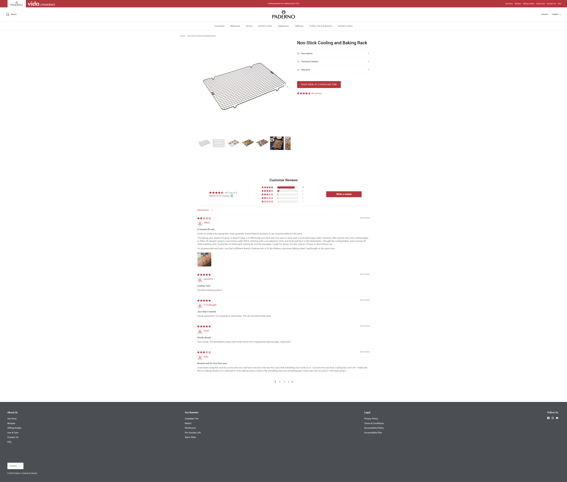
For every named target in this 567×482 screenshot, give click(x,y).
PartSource (190, 428)
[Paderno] (283, 14)
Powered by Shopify (29, 473)
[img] (204, 218)
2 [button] (279, 382)
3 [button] (284, 382)
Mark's (188, 423)
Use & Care (540, 4)
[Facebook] (548, 418)
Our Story (509, 4)
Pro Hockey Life (193, 432)
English (555, 14)
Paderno (17, 473)
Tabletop (299, 26)
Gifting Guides (528, 4)
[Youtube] (557, 418)
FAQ (559, 4)
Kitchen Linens (345, 26)
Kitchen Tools (265, 26)
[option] (244, 86)
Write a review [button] (344, 194)
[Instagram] (553, 418)
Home (182, 36)
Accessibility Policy (374, 428)
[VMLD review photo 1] (204, 259)
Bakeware (235, 26)
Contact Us (551, 4)
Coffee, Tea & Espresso (320, 26)
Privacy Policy (371, 418)
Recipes (518, 4)
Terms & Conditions (374, 423)
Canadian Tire (191, 418)
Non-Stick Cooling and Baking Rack (202, 36)
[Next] (287, 86)
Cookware (220, 26)
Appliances (283, 26)
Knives (249, 26)
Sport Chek (190, 437)
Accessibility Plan (373, 432)
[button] (304, 93)
